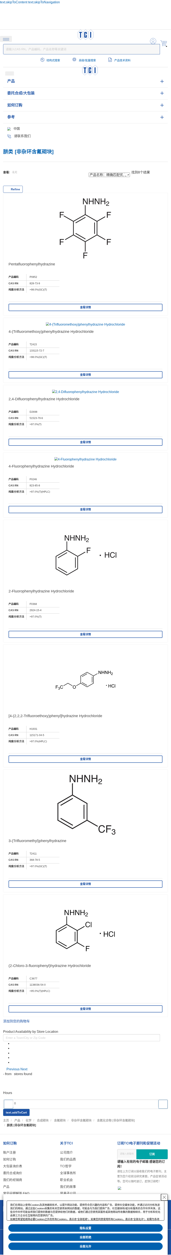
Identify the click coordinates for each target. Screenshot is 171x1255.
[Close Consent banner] (164, 1197)
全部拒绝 (85, 1237)
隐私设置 (85, 1228)
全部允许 (85, 1246)
